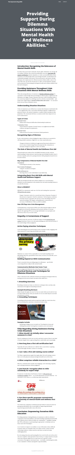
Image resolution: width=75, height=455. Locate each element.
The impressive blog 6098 (15, 2)
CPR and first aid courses (23, 192)
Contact (65, 1)
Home (60, 1)
